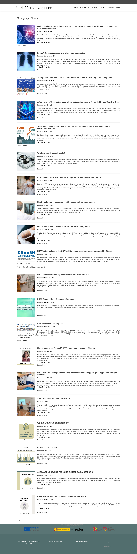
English (118, 7)
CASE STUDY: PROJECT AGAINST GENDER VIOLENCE (61, 496)
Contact (111, 7)
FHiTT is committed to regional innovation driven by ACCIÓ (63, 275)
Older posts (21, 521)
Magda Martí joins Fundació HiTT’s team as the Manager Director (66, 348)
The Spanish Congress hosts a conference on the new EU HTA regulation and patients (75, 78)
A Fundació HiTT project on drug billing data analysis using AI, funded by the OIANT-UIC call (78, 102)
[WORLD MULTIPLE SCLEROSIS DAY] (26, 431)
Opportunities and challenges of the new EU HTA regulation (63, 226)
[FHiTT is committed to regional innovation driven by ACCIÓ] (26, 283)
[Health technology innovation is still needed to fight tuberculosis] (26, 210)
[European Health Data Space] (26, 327)
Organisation (84, 7)
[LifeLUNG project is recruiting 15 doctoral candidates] (26, 61)
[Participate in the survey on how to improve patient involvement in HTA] (26, 185)
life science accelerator (39, 267)
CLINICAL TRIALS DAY (47, 448)
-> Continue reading (43, 42)
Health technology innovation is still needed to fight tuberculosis (66, 202)
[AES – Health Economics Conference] (26, 406)
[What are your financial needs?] (26, 161)
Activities (95, 7)
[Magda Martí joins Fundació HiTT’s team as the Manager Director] (26, 356)
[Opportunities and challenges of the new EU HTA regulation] (26, 234)
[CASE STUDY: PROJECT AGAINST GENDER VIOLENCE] (26, 504)
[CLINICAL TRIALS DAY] (26, 456)
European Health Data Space (50, 324)
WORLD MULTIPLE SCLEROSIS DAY (53, 423)
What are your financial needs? (51, 153)
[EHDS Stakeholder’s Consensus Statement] (26, 307)
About (76, 7)
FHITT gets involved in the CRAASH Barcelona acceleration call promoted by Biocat (74, 251)
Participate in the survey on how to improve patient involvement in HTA (69, 177)
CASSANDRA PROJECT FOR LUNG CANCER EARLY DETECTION (65, 472)
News (103, 7)
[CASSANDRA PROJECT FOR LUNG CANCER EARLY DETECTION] (26, 480)
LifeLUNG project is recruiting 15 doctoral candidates (61, 53)
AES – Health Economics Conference (53, 398)
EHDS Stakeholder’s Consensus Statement (56, 299)
